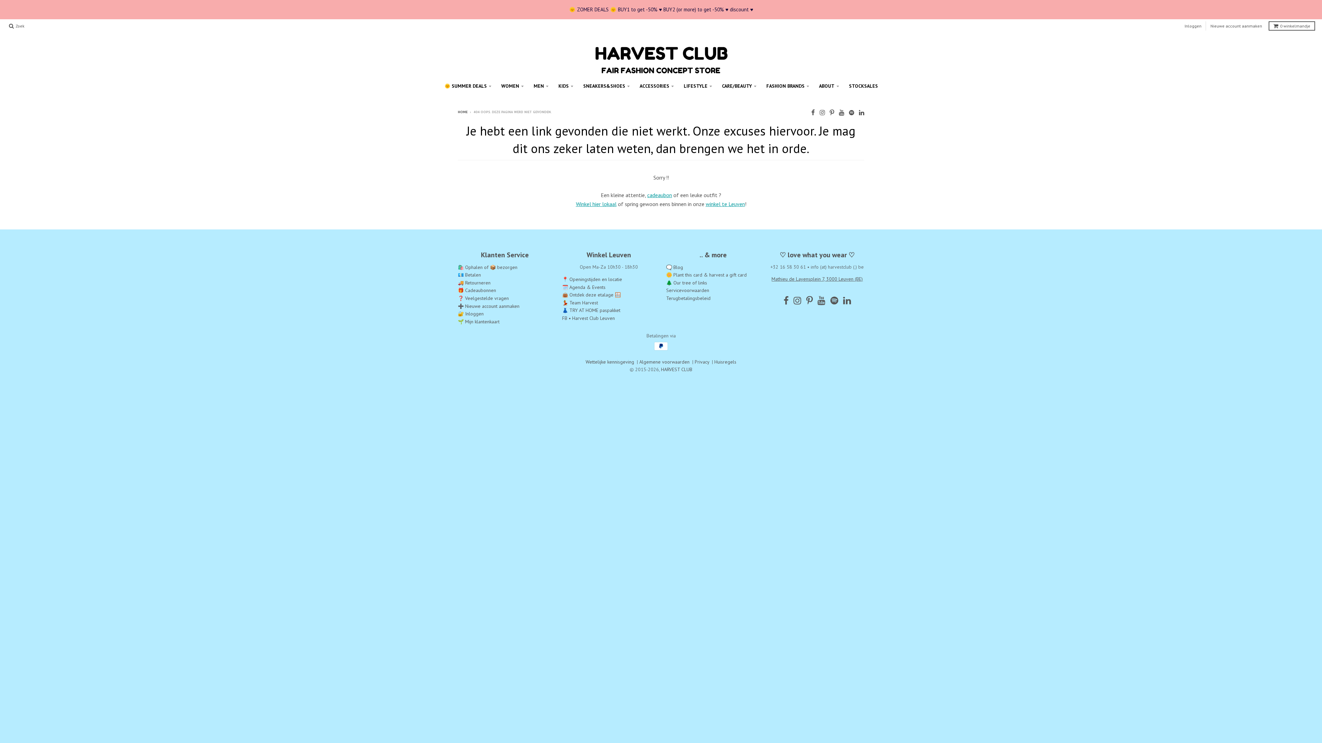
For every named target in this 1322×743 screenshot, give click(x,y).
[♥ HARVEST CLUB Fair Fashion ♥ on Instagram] (822, 113)
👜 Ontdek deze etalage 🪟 (591, 295)
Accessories (654, 86)
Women (510, 86)
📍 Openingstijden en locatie (592, 279)
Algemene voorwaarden (664, 362)
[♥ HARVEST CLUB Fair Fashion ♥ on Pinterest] (832, 113)
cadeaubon (659, 195)
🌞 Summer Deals (465, 86)
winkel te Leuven (725, 204)
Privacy (702, 362)
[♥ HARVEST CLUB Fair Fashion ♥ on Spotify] (851, 113)
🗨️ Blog (674, 267)
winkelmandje (1295, 26)
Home (463, 112)
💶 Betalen (469, 275)
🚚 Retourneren (474, 283)
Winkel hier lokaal (596, 204)
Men (539, 86)
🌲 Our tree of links (686, 283)
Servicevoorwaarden (687, 290)
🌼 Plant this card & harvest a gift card (706, 275)
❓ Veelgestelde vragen (483, 298)
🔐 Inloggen (471, 314)
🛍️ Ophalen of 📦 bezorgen (487, 267)
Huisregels (725, 362)
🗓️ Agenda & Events (584, 287)
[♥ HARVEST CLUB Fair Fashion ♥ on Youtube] (841, 113)
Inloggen (1193, 26)
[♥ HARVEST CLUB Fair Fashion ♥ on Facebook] (813, 113)
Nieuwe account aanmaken (1236, 26)
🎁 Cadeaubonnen (477, 290)
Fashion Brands (785, 86)
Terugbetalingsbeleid (688, 298)
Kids (563, 86)
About (827, 86)
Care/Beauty (737, 86)
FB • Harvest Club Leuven (588, 318)
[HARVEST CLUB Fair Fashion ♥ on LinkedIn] (861, 113)
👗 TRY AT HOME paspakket (591, 310)
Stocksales (863, 86)
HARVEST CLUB (676, 369)
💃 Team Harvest (580, 303)
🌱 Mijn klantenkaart (479, 322)
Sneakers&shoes (604, 86)
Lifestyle (695, 86)
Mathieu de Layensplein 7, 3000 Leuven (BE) (817, 279)
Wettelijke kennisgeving (610, 362)
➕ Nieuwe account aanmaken (489, 306)
